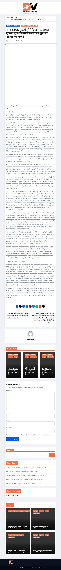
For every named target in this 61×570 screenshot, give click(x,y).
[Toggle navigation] (6, 8)
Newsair (34, 567)
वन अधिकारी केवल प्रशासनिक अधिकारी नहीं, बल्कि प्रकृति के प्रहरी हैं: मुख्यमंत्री (23, 483)
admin (11, 40)
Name (8, 413)
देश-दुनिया (35, 25)
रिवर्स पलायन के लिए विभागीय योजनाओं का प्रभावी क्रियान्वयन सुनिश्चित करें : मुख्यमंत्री (47, 370)
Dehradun (9, 25)
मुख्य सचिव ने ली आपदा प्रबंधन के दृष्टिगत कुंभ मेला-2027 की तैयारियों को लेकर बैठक (24, 479)
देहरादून (15, 357)
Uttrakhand (17, 25)
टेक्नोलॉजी (16, 354)
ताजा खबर (29, 25)
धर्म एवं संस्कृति (33, 357)
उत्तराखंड (23, 25)
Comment (9, 390)
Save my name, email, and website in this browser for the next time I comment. (28, 435)
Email (8, 420)
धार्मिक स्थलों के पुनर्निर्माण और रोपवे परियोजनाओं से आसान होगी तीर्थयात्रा (30, 369)
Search (9, 450)
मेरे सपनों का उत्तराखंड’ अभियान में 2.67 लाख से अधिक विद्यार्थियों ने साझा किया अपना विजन (13, 370)
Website (8, 427)
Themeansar (42, 567)
